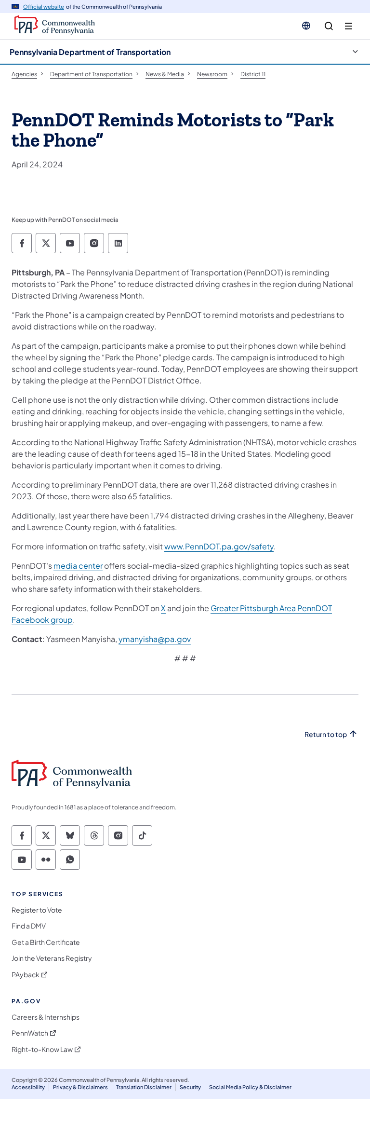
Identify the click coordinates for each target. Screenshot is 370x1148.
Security (190, 1087)
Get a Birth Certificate (46, 942)
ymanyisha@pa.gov (155, 639)
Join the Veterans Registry (52, 958)
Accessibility (28, 1087)
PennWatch (30, 1033)
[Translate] (306, 25)
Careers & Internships (45, 1017)
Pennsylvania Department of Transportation (90, 51)
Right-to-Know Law (42, 1049)
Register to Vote (37, 910)
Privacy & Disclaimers (80, 1087)
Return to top (325, 734)
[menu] (348, 26)
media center (78, 565)
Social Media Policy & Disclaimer (250, 1087)
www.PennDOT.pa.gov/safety (219, 546)
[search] (329, 26)
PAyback (26, 974)
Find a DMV (29, 926)
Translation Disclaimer (144, 1087)
